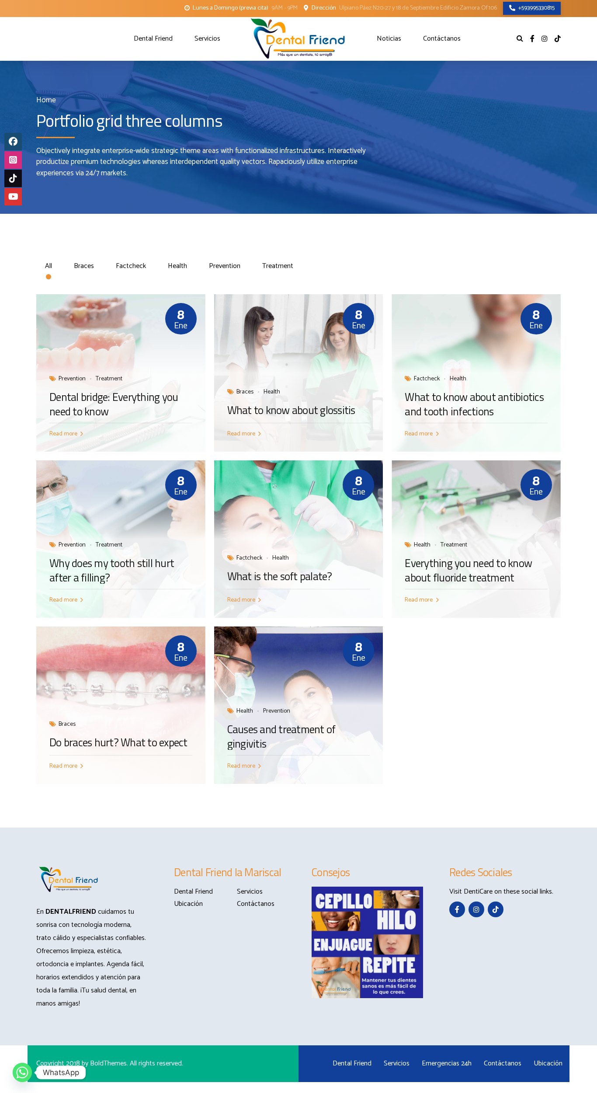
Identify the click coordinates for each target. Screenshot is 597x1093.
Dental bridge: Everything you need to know (113, 404)
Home (46, 100)
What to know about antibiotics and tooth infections (474, 404)
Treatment (109, 378)
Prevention (72, 378)
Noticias (389, 39)
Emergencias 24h (447, 1063)
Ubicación (188, 904)
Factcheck (427, 378)
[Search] (520, 38)
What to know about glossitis (291, 410)
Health (272, 392)
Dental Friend (153, 39)
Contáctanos (442, 39)
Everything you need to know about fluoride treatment (468, 570)
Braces (244, 392)
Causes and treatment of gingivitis (281, 736)
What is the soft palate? (279, 576)
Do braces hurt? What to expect (118, 742)
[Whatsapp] (22, 1072)
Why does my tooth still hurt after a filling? (111, 570)
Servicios (207, 39)
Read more (63, 434)
